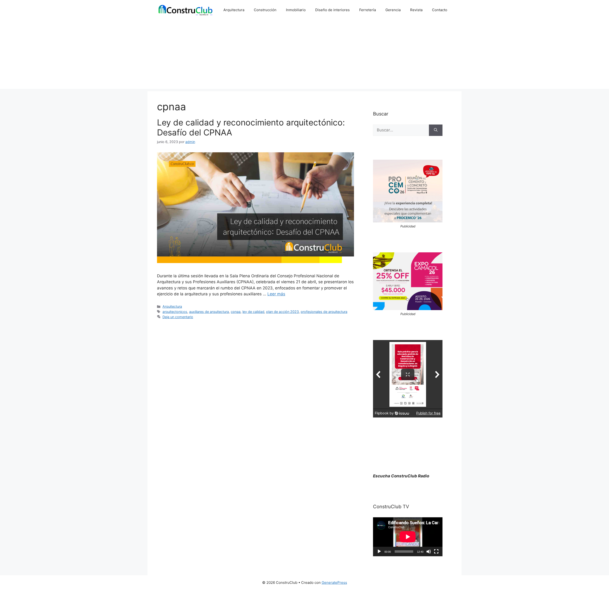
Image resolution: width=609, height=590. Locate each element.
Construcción (265, 10)
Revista (416, 10)
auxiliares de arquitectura (209, 312)
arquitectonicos (174, 312)
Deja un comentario (177, 317)
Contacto (439, 10)
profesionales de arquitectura (324, 312)
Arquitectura (233, 10)
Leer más (276, 294)
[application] (407, 536)
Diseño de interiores (332, 10)
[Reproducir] (379, 551)
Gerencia (393, 10)
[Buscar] (435, 130)
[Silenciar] (428, 551)
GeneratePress (334, 582)
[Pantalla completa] (436, 551)
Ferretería (367, 10)
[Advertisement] (304, 55)
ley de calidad (253, 312)
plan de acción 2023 (282, 312)
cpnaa (236, 312)
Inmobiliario (296, 10)
